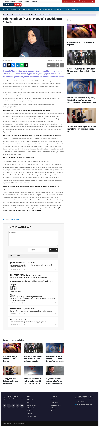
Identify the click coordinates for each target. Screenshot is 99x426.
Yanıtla (14, 269)
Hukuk (19, 14)
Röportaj (50, 9)
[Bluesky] (13, 65)
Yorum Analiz (67, 9)
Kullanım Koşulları (56, 405)
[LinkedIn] (18, 65)
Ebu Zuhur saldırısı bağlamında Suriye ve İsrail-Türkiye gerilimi (20, 1)
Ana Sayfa (7, 14)
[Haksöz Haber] (12, 5)
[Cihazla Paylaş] (26, 65)
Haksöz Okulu (35, 9)
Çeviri (20, 9)
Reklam (53, 408)
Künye (52, 411)
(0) (19, 269)
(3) (19, 313)
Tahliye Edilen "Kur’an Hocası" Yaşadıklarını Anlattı (37, 14)
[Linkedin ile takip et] (84, 1)
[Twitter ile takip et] (82, 1)
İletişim (53, 399)
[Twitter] (9, 65)
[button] (53, 65)
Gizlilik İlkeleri (54, 402)
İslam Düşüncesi (26, 9)
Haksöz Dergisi (74, 9)
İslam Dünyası (13, 9)
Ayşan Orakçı (15, 219)
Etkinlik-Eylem (43, 9)
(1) (19, 303)
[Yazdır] (49, 65)
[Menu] (96, 9)
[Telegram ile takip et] (22, 406)
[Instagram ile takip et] (87, 1)
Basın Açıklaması (58, 9)
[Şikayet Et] (55, 269)
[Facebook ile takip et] (79, 1)
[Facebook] (4, 65)
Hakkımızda (54, 396)
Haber (7, 9)
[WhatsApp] (22, 65)
